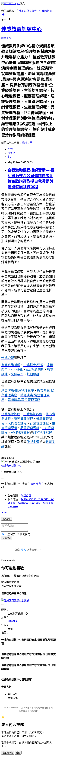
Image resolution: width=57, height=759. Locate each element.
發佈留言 (7, 538)
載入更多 (7, 519)
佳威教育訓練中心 (21, 29)
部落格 (11, 153)
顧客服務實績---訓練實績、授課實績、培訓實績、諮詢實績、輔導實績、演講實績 (32, 503)
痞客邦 (34, 483)
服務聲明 (34, 711)
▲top (4, 512)
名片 (10, 156)
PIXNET (14, 708)
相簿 (10, 149)
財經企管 (26, 495)
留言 (41, 483)
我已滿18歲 (8, 753)
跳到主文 (6, 38)
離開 (18, 753)
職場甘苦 (27, 142)
